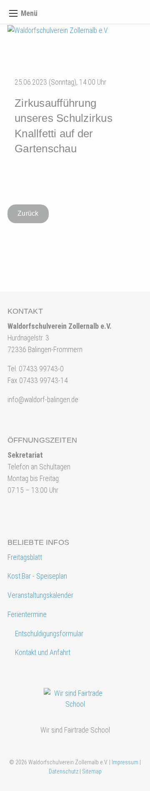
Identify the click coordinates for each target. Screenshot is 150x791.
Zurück (28, 213)
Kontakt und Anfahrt (41, 652)
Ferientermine (27, 614)
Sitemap (92, 771)
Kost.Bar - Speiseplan (37, 576)
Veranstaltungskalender (40, 595)
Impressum (125, 762)
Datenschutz (63, 771)
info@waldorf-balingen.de (43, 400)
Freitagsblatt (25, 557)
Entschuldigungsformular (49, 634)
